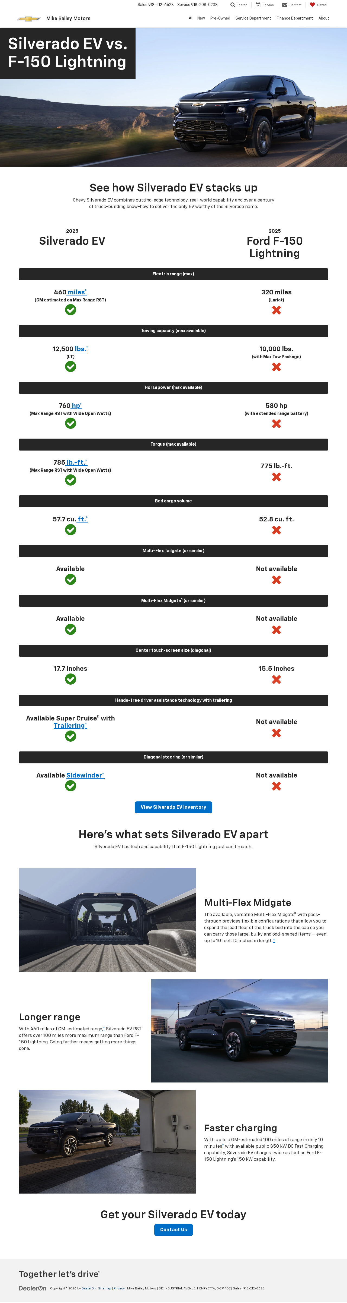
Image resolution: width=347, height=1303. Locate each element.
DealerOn (89, 1288)
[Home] (190, 18)
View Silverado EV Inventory (173, 807)
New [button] (201, 18)
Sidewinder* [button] (85, 775)
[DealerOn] (33, 1288)
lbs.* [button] (80, 349)
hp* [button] (76, 406)
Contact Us (173, 1230)
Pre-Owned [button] (220, 18)
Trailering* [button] (70, 726)
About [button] (324, 18)
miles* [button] (76, 292)
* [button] (274, 941)
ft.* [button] (82, 519)
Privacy (119, 1288)
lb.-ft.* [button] (76, 462)
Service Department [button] (253, 18)
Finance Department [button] (295, 18)
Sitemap (104, 1288)
